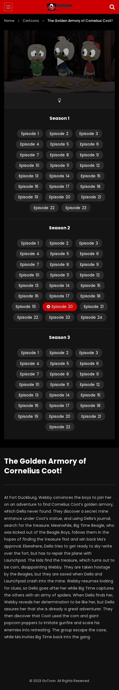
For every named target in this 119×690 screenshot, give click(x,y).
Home (9, 20)
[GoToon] (59, 7)
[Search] (112, 7)
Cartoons (31, 20)
